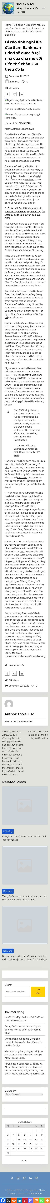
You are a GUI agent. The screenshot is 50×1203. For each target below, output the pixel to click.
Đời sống (18, 25)
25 (13, 1148)
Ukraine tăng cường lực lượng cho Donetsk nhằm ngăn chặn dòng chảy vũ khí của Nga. (23, 1042)
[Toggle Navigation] (44, 7)
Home (8, 25)
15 (36, 1139)
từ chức (37, 282)
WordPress (36, 1193)
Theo (7, 255)
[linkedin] (30, 1179)
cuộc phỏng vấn (18, 558)
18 (13, 1144)
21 (30, 1144)
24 (8, 1148)
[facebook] (7, 94)
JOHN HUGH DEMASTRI (17, 123)
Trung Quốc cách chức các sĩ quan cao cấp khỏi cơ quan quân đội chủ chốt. (23, 1029)
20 (24, 1144)
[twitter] (14, 94)
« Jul (24, 1160)
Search (8, 985)
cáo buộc (22, 477)
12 (19, 1139)
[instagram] (18, 1179)
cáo (22, 385)
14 (30, 1139)
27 (25, 1148)
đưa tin (31, 202)
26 (19, 1148)
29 (36, 1148)
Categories (10, 1091)
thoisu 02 (14, 81)
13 (25, 1139)
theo (15, 250)
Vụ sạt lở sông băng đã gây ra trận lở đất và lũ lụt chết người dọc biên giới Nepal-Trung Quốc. (24, 1054)
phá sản (27, 353)
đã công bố (15, 493)
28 (30, 1148)
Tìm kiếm (38, 991)
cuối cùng (30, 179)
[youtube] (36, 1179)
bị (32, 166)
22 (36, 1144)
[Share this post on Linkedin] (21, 94)
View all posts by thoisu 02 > (19, 721)
